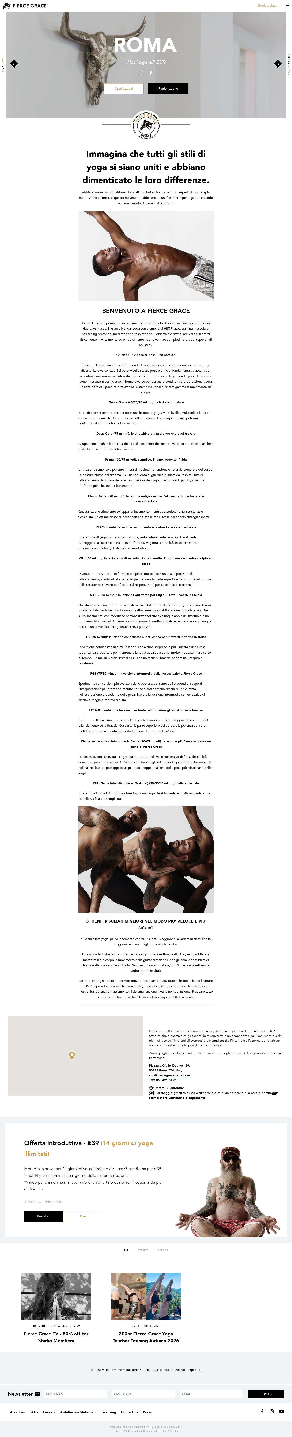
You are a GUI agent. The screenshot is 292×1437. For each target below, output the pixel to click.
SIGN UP (266, 1394)
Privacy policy (141, 1426)
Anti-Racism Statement (78, 1412)
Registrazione (168, 88)
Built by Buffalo (175, 1426)
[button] (72, 1055)
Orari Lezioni (124, 88)
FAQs (33, 1412)
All (126, 1250)
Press (147, 1412)
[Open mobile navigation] (287, 5)
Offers (162, 1250)
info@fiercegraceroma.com (169, 1075)
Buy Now (43, 1216)
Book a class (267, 5)
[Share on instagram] (142, 72)
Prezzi (84, 1216)
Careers (49, 1412)
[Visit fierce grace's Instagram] (272, 1412)
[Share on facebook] (150, 72)
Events (143, 1250)
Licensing (109, 1412)
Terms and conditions (119, 1426)
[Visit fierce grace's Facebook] (263, 1412)
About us (17, 1412)
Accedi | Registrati (188, 1370)
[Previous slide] (14, 64)
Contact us (129, 1412)
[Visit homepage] (25, 6)
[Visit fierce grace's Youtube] (280, 1412)
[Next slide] (278, 64)
